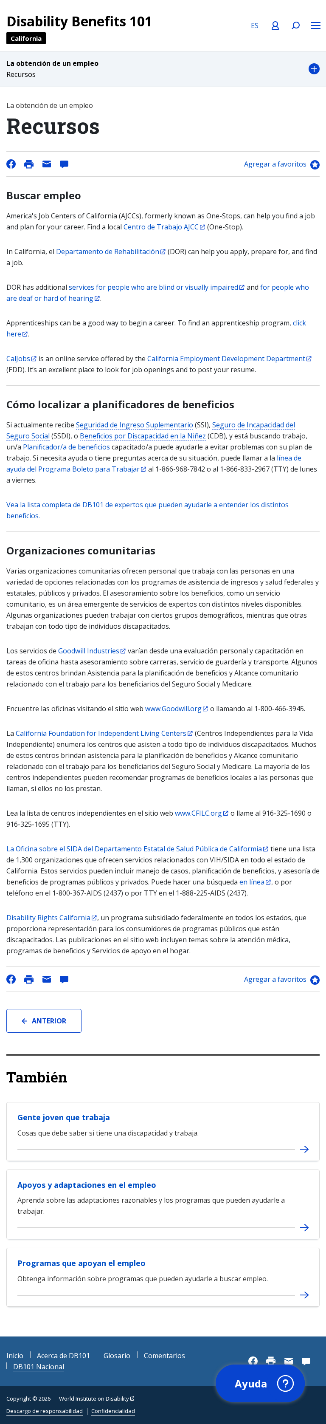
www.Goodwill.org (173, 708)
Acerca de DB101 (63, 1355)
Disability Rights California (48, 917)
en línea (251, 882)
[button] (163, 69)
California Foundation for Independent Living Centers (101, 733)
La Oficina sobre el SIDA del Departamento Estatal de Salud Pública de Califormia (134, 848)
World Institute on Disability (94, 1398)
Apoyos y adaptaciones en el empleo (86, 1185)
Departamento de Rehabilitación (107, 251)
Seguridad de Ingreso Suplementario (134, 424)
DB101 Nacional (38, 1366)
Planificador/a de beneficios (66, 447)
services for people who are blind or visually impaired (153, 287)
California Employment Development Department (226, 358)
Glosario (117, 1355)
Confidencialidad (113, 1411)
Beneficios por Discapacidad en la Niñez (143, 436)
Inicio (14, 1355)
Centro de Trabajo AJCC (161, 227)
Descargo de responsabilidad (44, 1411)
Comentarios (164, 1355)
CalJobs (18, 358)
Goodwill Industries (88, 650)
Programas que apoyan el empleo (81, 1263)
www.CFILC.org (198, 813)
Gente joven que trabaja (63, 1117)
